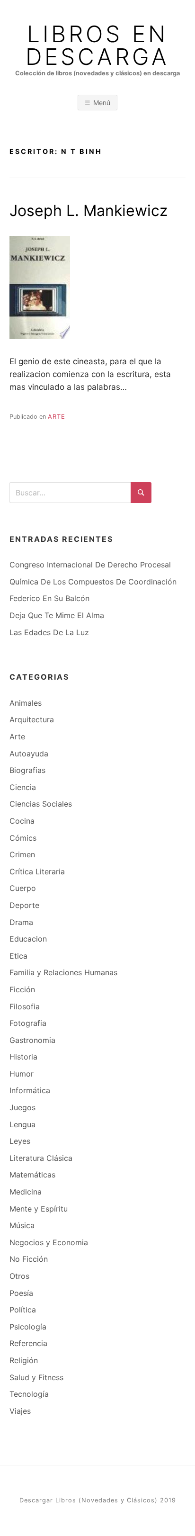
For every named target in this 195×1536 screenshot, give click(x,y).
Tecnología (29, 1394)
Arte (56, 416)
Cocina (22, 821)
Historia (23, 1056)
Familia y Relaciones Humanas (63, 972)
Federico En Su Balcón (49, 598)
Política (22, 1309)
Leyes (19, 1141)
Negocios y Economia (48, 1242)
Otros (19, 1276)
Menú (101, 103)
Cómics (22, 838)
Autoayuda (28, 753)
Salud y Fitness (36, 1377)
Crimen (22, 854)
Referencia (28, 1343)
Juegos (22, 1107)
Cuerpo (22, 888)
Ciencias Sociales (40, 803)
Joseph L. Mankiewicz (88, 210)
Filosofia (24, 1006)
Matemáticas (32, 1174)
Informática (29, 1090)
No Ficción (28, 1259)
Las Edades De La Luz (49, 632)
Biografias (27, 770)
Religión (23, 1360)
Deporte (24, 905)
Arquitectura (31, 719)
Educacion (28, 938)
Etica (18, 956)
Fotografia (27, 1023)
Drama (21, 922)
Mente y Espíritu (38, 1208)
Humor (21, 1073)
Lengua (22, 1124)
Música (22, 1225)
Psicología (27, 1326)
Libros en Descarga (97, 45)
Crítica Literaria (37, 871)
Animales (25, 703)
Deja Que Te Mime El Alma (56, 615)
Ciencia (22, 787)
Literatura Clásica (40, 1158)
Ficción (22, 989)
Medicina (25, 1191)
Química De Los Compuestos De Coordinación (93, 581)
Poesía (21, 1293)
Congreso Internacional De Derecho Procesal (90, 564)
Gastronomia (32, 1040)
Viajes (20, 1411)
